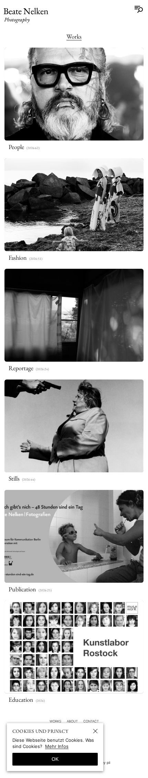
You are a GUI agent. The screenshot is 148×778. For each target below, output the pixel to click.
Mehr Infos (56, 746)
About (72, 721)
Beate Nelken (26, 15)
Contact (91, 721)
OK (55, 759)
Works (74, 36)
